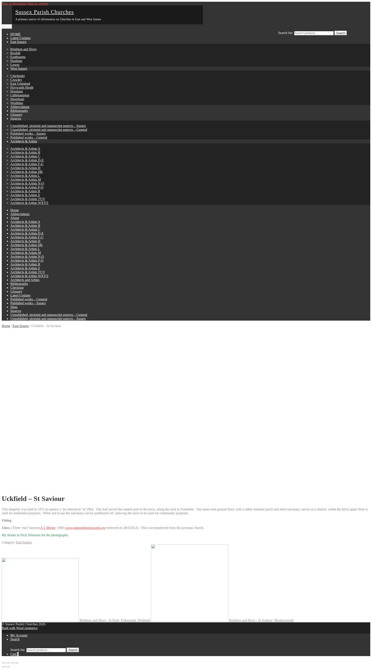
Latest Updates (20, 38)
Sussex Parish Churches (44, 12)
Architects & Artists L (25, 176)
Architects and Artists (24, 280)
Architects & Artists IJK (26, 172)
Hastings (16, 61)
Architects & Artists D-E (27, 160)
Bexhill (15, 53)
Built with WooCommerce (19, 628)
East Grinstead (20, 83)
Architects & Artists (23, 141)
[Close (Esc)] (3, 662)
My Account (18, 635)
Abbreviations (19, 107)
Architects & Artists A (25, 148)
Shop (13, 307)
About (14, 218)
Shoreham (17, 99)
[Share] (7, 662)
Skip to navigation (14, 3)
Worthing (16, 103)
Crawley (16, 80)
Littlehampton (19, 95)
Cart (14, 654)
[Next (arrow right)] (7, 666)
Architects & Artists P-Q (26, 187)
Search (340, 33)
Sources (15, 118)
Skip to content (37, 3)
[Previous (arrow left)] (3, 666)
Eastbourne (18, 57)
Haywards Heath (21, 87)
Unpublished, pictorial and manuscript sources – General (48, 129)
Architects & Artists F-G (26, 164)
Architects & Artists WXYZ (29, 203)
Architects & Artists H (25, 168)
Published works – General (28, 137)
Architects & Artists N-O (27, 183)
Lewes (14, 64)
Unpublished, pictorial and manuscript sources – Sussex (48, 126)
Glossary (16, 114)
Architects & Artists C (25, 156)
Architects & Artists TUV (27, 199)
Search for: (285, 33)
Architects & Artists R (25, 191)
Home (14, 210)
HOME (15, 34)
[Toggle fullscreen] (12, 662)
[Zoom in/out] (16, 662)
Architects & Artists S (25, 195)
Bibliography (19, 111)
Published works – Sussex (28, 133)
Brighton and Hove (23, 49)
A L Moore (47, 528)
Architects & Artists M (25, 179)
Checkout (16, 287)
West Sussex (18, 68)
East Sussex (18, 42)
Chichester (17, 76)
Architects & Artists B (25, 152)
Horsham (16, 91)
